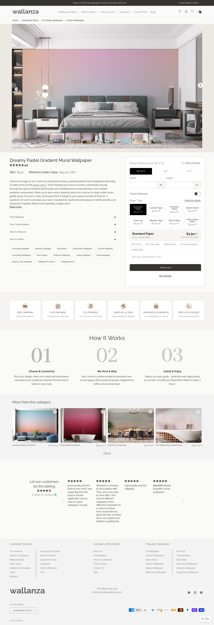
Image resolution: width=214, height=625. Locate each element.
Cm (165, 171)
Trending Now (183, 555)
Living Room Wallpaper (21, 255)
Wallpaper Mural (30, 20)
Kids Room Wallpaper (187, 564)
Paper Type (15, 564)
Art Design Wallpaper (52, 20)
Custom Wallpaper (155, 555)
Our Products (16, 551)
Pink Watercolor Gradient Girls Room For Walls (169, 445)
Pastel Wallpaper (103, 255)
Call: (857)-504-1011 (107, 588)
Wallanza (19, 621)
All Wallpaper (152, 551)
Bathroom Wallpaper (156, 572)
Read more (16, 207)
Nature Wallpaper (154, 568)
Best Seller (182, 560)
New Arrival (151, 560)
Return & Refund (48, 555)
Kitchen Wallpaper (105, 249)
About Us (98, 551)
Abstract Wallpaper (186, 568)
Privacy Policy (100, 564)
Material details (193, 200)
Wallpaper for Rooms (46, 262)
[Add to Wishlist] (54, 411)
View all (107, 453)
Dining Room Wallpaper (82, 249)
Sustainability (100, 555)
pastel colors (40, 185)
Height (169, 178)
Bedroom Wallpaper (43, 249)
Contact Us (99, 568)
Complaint (45, 564)
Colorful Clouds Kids (117, 445)
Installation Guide (48, 560)
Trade (12, 572)
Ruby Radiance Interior (70, 445)
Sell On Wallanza (48, 568)
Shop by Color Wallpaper (22, 262)
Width (133, 178)
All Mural (181, 551)
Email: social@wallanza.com (107, 592)
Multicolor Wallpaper (61, 255)
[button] (68, 12)
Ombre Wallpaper (75, 20)
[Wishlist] (192, 11)
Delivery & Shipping (19, 555)
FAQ (42, 572)
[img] (44, 491)
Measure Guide (17, 560)
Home (15, 20)
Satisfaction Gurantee (20, 568)
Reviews (13, 576)
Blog (96, 572)
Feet (190, 171)
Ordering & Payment (50, 551)
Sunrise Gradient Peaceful (23, 445)
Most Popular (42, 255)
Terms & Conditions (103, 560)
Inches (141, 171)
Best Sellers (62, 249)
